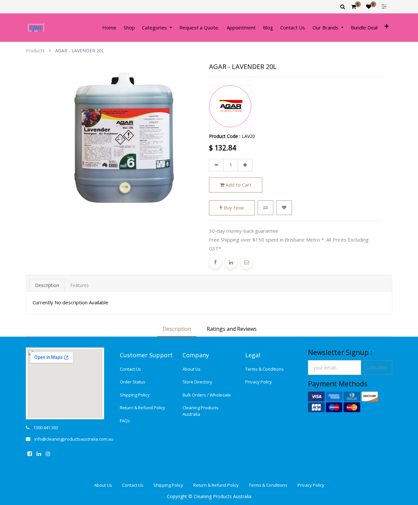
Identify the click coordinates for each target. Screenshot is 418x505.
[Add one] (245, 165)
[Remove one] (216, 165)
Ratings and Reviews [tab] (232, 328)
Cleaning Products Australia (200, 411)
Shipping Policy (135, 395)
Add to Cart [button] (237, 184)
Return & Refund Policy (142, 408)
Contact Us (130, 369)
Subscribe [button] (376, 367)
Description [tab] (47, 285)
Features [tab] (79, 285)
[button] (386, 27)
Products (35, 50)
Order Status (132, 382)
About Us (192, 369)
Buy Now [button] (233, 207)
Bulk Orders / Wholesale (207, 395)
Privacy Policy (258, 382)
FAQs (125, 421)
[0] (353, 6)
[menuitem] (109, 27)
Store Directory (197, 382)
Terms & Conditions (264, 369)
